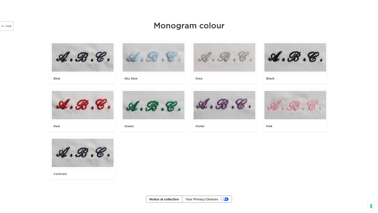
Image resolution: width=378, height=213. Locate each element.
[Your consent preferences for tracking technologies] (371, 206)
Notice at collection (164, 199)
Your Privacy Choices (201, 199)
